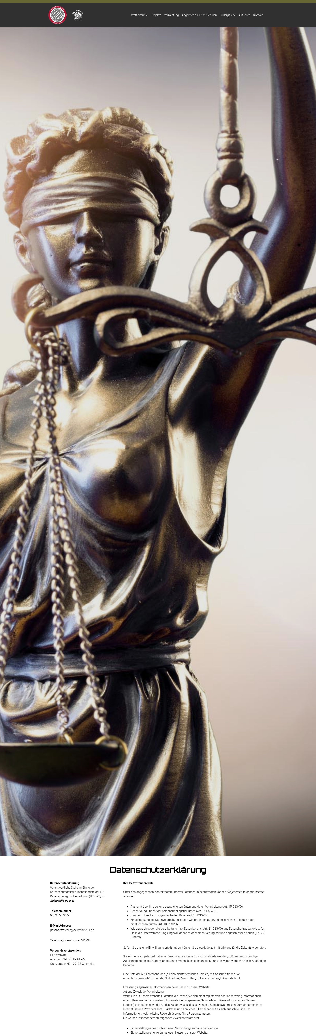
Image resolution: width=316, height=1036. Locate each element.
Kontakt (258, 15)
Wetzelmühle (139, 15)
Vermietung (171, 15)
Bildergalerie (228, 15)
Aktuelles (244, 15)
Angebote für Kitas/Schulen (199, 15)
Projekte (156, 15)
